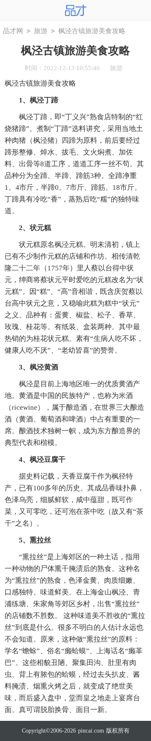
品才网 (13, 30)
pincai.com (91, 731)
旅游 (40, 30)
